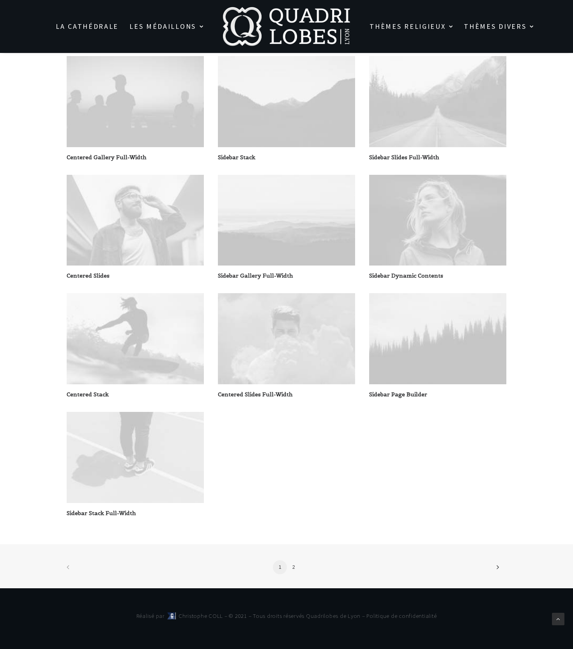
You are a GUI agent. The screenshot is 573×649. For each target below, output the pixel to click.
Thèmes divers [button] (495, 26)
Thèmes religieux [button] (408, 26)
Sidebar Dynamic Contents (406, 275)
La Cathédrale (87, 26)
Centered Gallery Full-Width (107, 157)
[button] (135, 101)
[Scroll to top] (558, 618)
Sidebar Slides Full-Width (404, 157)
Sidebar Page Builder (398, 394)
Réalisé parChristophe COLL (180, 615)
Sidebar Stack (236, 157)
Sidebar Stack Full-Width (101, 513)
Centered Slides (88, 275)
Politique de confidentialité (401, 615)
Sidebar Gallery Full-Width (255, 275)
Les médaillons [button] (162, 26)
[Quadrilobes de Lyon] (286, 26)
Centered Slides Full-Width (255, 394)
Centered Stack (88, 394)
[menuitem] (87, 26)
